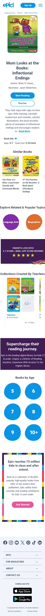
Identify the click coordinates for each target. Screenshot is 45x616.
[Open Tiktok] (34, 543)
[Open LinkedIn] (40, 543)
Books (20, 13)
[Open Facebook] (5, 543)
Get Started (22, 504)
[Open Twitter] (22, 543)
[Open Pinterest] (28, 543)
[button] (20, 301)
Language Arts (9, 13)
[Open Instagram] (11, 543)
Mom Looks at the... (31, 13)
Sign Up (28, 5)
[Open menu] (41, 5)
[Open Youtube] (17, 543)
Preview (22, 103)
